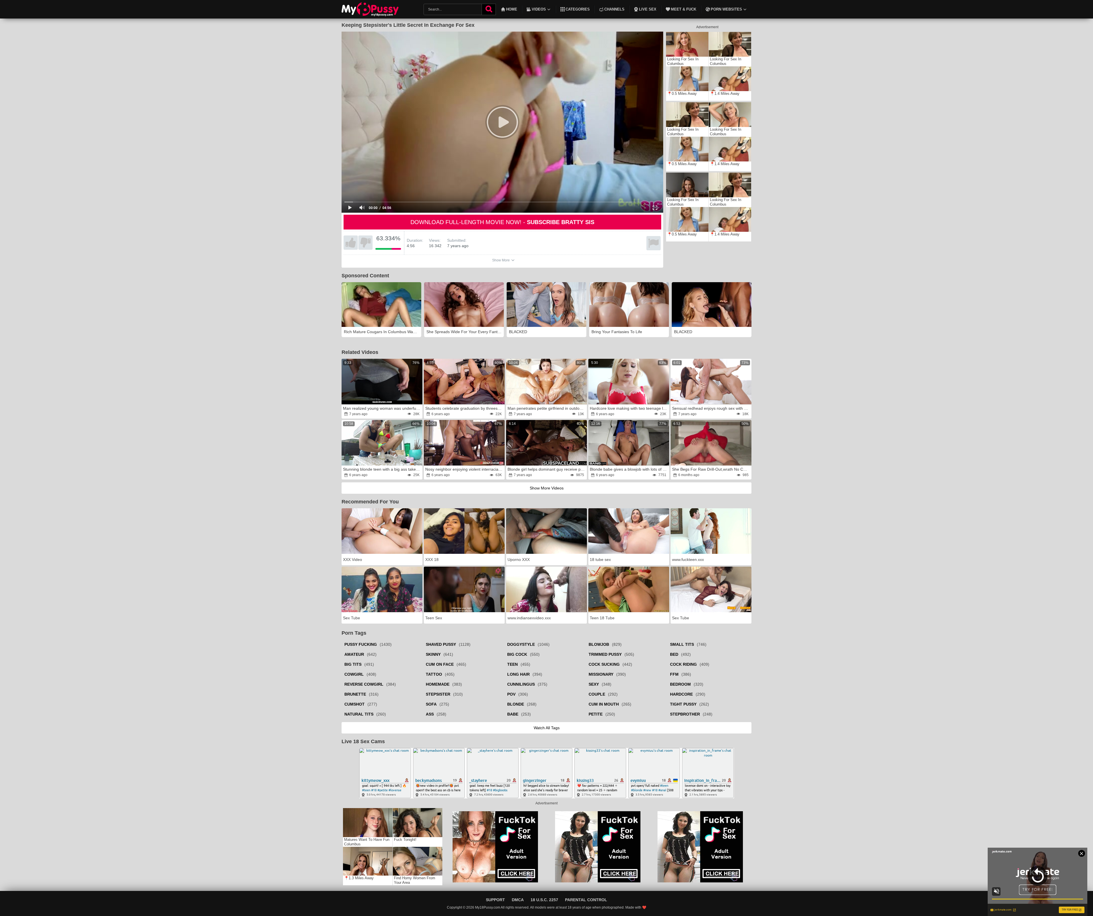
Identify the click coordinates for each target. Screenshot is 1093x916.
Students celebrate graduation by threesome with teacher (464, 408)
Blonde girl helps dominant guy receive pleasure (547, 469)
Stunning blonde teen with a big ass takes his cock (382, 469)
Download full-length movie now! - (502, 222)
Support (495, 899)
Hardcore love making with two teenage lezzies (629, 408)
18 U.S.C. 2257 (544, 899)
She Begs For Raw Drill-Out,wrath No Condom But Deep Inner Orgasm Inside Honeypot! (711, 469)
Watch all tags (547, 728)
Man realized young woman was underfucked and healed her (382, 408)
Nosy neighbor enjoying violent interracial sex (464, 469)
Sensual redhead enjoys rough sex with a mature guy (711, 408)
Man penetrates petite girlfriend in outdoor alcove (547, 408)
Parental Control (586, 899)
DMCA (518, 899)
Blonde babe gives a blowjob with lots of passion (629, 469)
